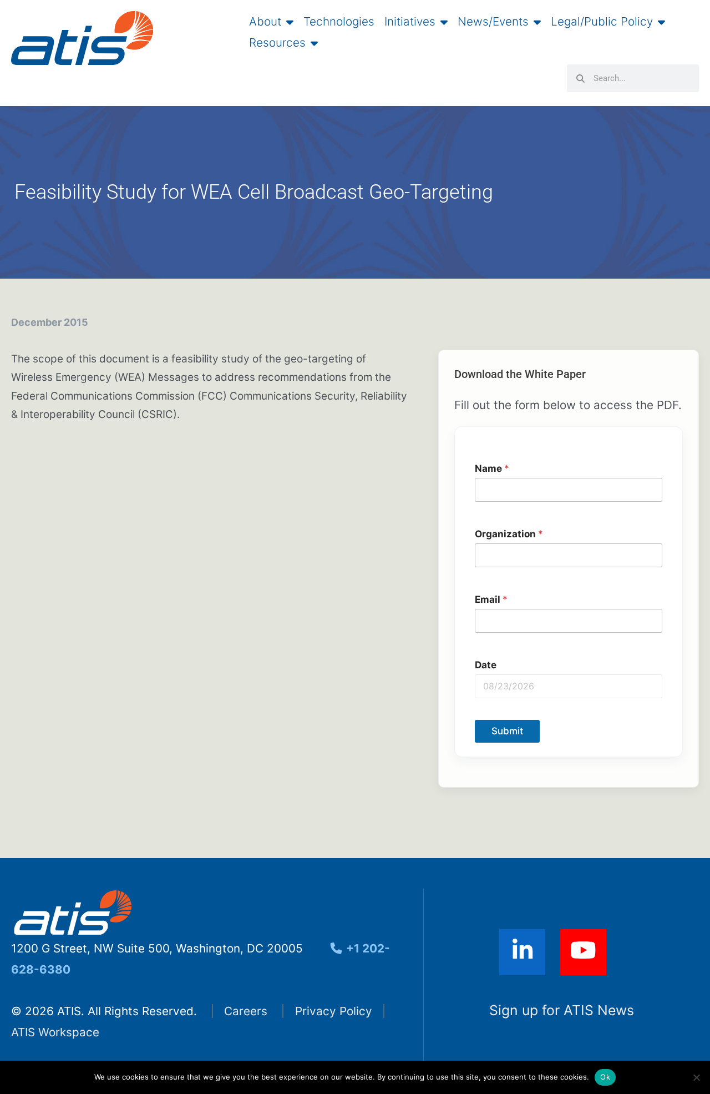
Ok (605, 1076)
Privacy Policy (333, 1011)
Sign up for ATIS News (561, 1010)
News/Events (493, 21)
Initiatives (409, 21)
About (265, 21)
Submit (507, 731)
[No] (696, 1077)
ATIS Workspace (55, 1032)
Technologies (338, 21)
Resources (277, 42)
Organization (509, 533)
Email (491, 599)
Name (492, 468)
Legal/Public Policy (602, 21)
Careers (245, 1011)
